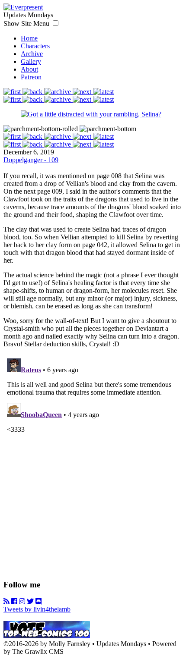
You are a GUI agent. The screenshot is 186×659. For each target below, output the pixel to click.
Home (29, 38)
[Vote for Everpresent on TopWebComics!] (46, 636)
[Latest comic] (103, 91)
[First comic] (12, 91)
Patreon (31, 77)
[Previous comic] (33, 91)
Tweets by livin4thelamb (37, 609)
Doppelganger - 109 (30, 159)
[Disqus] (93, 463)
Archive (32, 53)
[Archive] (58, 91)
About (29, 69)
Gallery (31, 61)
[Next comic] (83, 91)
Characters (35, 46)
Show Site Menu (27, 23)
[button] (55, 23)
